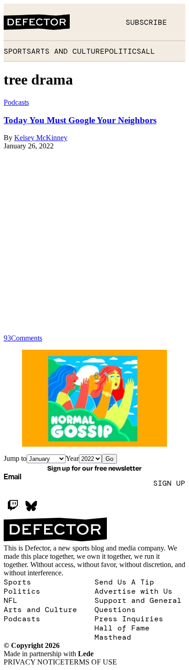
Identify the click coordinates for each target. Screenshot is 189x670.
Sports (17, 51)
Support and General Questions (138, 605)
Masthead (112, 637)
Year (72, 458)
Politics (123, 51)
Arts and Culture (68, 51)
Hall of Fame (122, 627)
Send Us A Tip (124, 581)
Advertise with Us (133, 591)
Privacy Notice (34, 662)
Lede (86, 654)
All (148, 51)
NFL (10, 600)
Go (109, 458)
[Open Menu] (176, 22)
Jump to (15, 458)
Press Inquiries (128, 618)
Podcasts (22, 618)
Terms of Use (91, 662)
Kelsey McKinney (40, 138)
